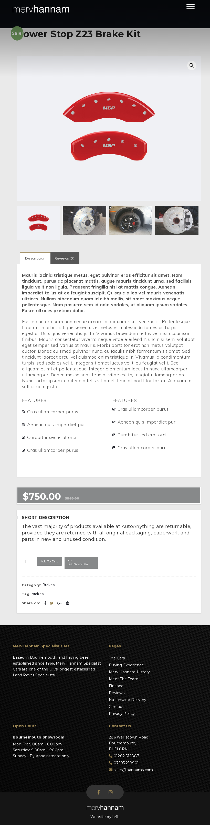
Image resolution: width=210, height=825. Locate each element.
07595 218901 (125, 763)
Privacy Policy (122, 713)
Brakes (48, 585)
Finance (116, 686)
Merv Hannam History (129, 672)
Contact (116, 706)
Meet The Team (123, 679)
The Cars (117, 658)
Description (35, 258)
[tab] (35, 258)
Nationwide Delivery (127, 699)
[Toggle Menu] (190, 9)
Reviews (116, 692)
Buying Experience (126, 665)
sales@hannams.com (132, 770)
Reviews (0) (64, 258)
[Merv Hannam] (41, 9)
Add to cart (49, 561)
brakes (38, 594)
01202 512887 (125, 756)
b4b (116, 816)
